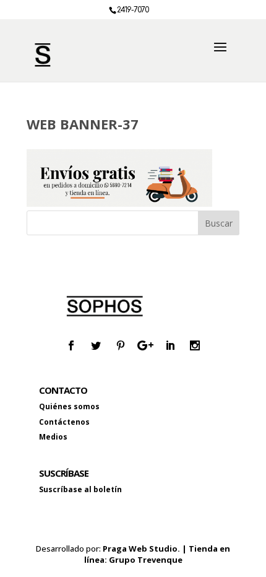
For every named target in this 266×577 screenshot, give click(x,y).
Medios (53, 437)
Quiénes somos (69, 406)
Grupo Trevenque (145, 559)
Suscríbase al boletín (80, 489)
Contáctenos (64, 422)
